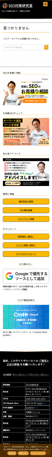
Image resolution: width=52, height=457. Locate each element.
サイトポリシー (20, 374)
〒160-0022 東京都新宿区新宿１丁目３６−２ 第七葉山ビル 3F (37, 423)
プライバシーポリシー (39, 374)
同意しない (23, 453)
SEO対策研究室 (32, 384)
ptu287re (30, 407)
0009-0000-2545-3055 (35, 398)
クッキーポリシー (38, 453)
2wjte (39, 403)
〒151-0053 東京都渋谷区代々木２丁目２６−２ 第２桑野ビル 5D (37, 437)
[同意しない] (49, 450)
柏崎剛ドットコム (33, 412)
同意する (12, 453)
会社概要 (7, 374)
